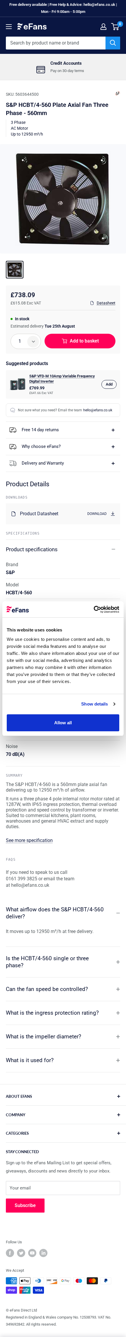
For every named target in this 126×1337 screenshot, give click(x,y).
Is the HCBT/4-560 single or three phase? (47, 962)
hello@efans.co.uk (97, 410)
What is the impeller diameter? (43, 1036)
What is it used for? (30, 1060)
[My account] (103, 26)
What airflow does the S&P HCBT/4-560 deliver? (55, 913)
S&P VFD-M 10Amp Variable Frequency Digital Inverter (62, 379)
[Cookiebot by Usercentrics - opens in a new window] (93, 609)
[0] (115, 26)
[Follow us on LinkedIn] (43, 1253)
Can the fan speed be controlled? (47, 989)
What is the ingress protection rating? (52, 1012)
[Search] (112, 43)
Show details (94, 703)
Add (109, 384)
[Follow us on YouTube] (32, 1253)
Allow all (63, 722)
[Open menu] (9, 26)
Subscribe (25, 1205)
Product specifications (31, 549)
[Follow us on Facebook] (10, 1253)
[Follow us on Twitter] (21, 1253)
